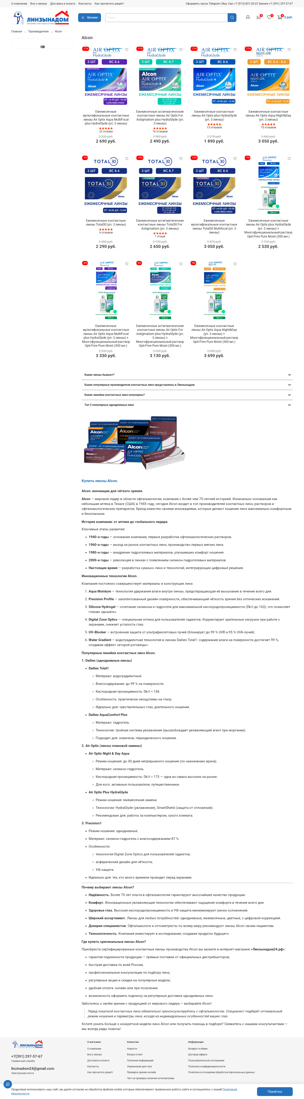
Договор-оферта (197, 1054)
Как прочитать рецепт (109, 3)
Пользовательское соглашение (206, 1060)
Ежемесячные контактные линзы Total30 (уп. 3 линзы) (106, 222)
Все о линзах (38, 3)
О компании (19, 3)
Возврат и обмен (198, 1048)
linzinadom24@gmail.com (32, 1068)
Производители (38, 31)
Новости (132, 1048)
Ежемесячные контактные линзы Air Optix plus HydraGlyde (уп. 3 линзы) (214, 115)
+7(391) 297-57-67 (26, 1056)
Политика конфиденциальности (206, 1066)
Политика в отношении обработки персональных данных (221, 1072)
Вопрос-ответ (135, 1054)
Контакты (84, 3)
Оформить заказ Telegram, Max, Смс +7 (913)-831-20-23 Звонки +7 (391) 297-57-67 (239, 3)
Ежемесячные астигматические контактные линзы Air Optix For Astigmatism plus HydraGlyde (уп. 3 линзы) (160, 117)
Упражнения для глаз (139, 1066)
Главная (16, 31)
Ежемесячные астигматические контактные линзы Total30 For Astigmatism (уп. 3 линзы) (160, 224)
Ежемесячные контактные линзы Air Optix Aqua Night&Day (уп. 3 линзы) (268, 115)
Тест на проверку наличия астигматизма (150, 1078)
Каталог (92, 17)
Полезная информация (140, 1060)
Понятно (275, 1091)
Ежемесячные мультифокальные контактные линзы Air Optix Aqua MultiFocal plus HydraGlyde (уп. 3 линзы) (106, 117)
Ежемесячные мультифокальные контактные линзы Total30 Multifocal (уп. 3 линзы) (214, 226)
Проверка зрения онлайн (141, 1072)
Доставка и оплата (62, 3)
